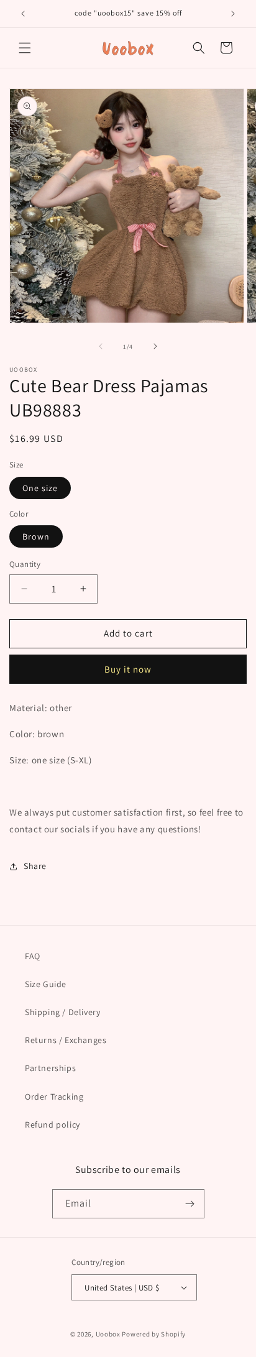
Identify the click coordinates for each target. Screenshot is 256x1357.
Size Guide (45, 984)
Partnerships (50, 1068)
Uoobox (108, 1334)
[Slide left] (100, 346)
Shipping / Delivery (62, 1012)
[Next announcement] (233, 13)
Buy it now (128, 669)
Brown (36, 536)
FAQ (32, 956)
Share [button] (35, 866)
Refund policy (52, 1124)
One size (40, 488)
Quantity (24, 564)
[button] (25, 48)
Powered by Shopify (154, 1334)
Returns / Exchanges (65, 1040)
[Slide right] (155, 346)
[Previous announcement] (23, 13)
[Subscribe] (190, 1203)
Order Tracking (54, 1096)
